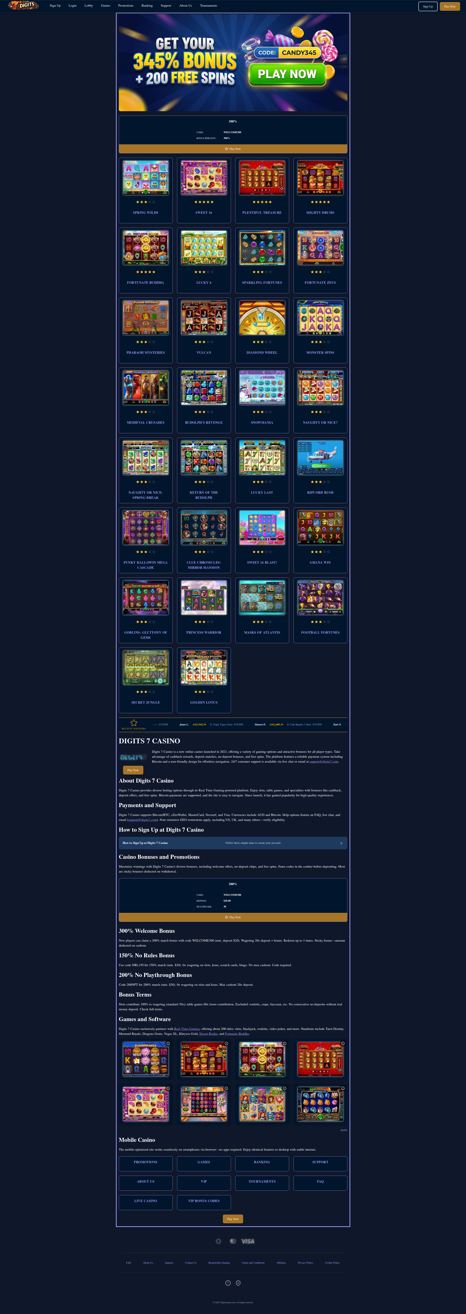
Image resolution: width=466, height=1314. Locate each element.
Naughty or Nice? (320, 422)
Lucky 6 (203, 282)
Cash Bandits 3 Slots (255, 724)
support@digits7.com (324, 761)
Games (105, 5)
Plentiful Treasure (262, 212)
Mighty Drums (320, 212)
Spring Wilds (145, 212)
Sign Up (55, 5)
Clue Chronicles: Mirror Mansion (204, 565)
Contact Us (190, 1262)
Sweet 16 (204, 212)
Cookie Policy (332, 1262)
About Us (185, 5)
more (344, 1130)
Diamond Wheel (262, 352)
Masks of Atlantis (262, 632)
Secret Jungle (145, 702)
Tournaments (208, 5)
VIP (204, 1181)
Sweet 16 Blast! (262, 562)
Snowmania (262, 422)
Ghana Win (320, 562)
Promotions (125, 5)
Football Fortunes (320, 632)
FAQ (320, 1181)
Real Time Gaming (187, 1028)
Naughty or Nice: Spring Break (146, 495)
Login (73, 5)
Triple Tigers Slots (177, 724)
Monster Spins (320, 352)
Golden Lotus (204, 702)
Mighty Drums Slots (328, 724)
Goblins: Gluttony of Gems (145, 635)
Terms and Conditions (253, 1262)
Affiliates (281, 1262)
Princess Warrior (203, 632)
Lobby (89, 5)
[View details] (168, 1043)
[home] (24, 9)
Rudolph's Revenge (204, 422)
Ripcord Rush (320, 492)
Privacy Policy (305, 1262)
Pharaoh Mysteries (146, 352)
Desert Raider (208, 1033)
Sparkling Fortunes (262, 282)
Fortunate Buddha (145, 282)
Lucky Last (262, 492)
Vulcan (204, 352)
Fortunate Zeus (320, 282)
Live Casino (145, 1200)
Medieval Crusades (146, 422)
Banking (147, 5)
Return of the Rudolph (204, 495)
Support (166, 5)
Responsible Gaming (219, 1262)
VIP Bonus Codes (204, 1200)
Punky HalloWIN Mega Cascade (146, 565)
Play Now (450, 6)
